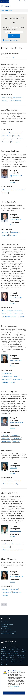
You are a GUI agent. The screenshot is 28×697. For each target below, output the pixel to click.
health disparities (6, 97)
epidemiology (5, 438)
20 (13, 58)
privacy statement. (14, 686)
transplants (5, 192)
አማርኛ (8, 649)
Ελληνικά (9, 660)
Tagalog (3, 651)
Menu (11, 1)
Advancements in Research (8, 633)
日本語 (22, 655)
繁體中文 (14, 649)
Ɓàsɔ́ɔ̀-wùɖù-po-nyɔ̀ (13, 653)
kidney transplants (17, 97)
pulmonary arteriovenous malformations (12, 550)
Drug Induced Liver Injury (15, 132)
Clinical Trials (4, 626)
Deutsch (23, 657)
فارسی (7, 662)
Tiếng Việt (3, 653)
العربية (17, 657)
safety (16, 484)
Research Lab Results (7, 624)
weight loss (16, 441)
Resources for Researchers (8, 631)
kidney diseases (6, 379)
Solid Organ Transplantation (9, 316)
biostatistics (5, 435)
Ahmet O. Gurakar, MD (16, 219)
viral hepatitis (13, 235)
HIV (11, 313)
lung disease (19, 544)
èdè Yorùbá (12, 655)
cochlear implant (15, 435)
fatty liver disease (6, 135)
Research (8, 6)
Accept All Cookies (14, 693)
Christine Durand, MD (16, 298)
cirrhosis (4, 132)
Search (14, 36)
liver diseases (5, 141)
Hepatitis (12, 138)
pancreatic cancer (6, 592)
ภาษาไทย (21, 660)
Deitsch (16, 662)
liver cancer (20, 138)
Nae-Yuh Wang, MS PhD (16, 422)
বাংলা (18, 655)
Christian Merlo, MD (15, 531)
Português (16, 651)
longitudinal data (6, 441)
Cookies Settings (14, 689)
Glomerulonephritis (7, 373)
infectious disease (19, 313)
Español (3, 649)
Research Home (5, 622)
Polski (2, 660)
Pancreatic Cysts (17, 592)
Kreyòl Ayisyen (10, 657)
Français (20, 649)
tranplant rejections (20, 189)
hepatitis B (16, 135)
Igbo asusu (4, 655)
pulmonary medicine (7, 189)
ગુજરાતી (15, 660)
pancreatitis (5, 595)
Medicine (12, 182)
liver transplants (15, 141)
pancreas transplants (16, 100)
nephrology (5, 100)
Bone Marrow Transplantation (14, 310)
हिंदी (12, 662)
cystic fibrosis (5, 544)
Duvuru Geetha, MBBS (16, 360)
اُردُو (2, 662)
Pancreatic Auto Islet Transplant (10, 589)
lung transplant (17, 481)
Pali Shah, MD (13, 468)
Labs (11, 10)
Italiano (23, 651)
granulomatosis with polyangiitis (10, 376)
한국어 (3, 657)
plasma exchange (15, 232)
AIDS (3, 310)
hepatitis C (4, 138)
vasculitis (13, 382)
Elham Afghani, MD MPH (16, 576)
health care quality (6, 481)
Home (2, 10)
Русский (9, 651)
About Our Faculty (6, 629)
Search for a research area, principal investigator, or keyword (13, 28)
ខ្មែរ (21, 662)
